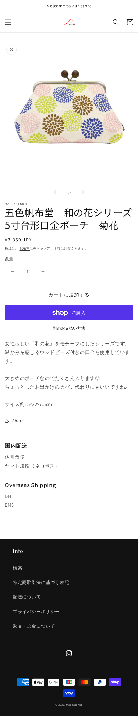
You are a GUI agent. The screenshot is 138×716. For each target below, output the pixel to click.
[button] (8, 22)
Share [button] (18, 420)
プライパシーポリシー (36, 611)
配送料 (25, 248)
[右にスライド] (83, 192)
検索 (17, 568)
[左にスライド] (55, 192)
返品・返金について (34, 626)
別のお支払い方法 (69, 328)
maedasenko (74, 704)
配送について (27, 597)
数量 (9, 259)
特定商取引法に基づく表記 (41, 582)
